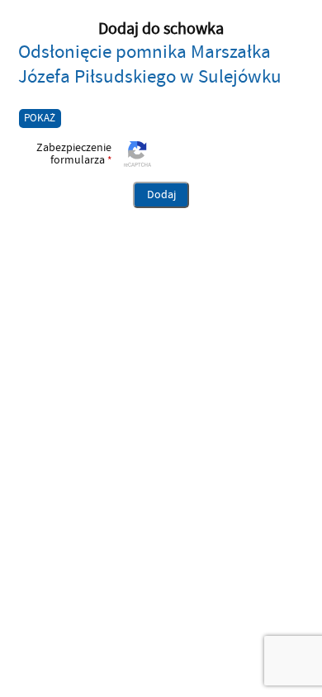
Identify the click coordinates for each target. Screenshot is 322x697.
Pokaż (39, 118)
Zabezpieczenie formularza (65, 154)
